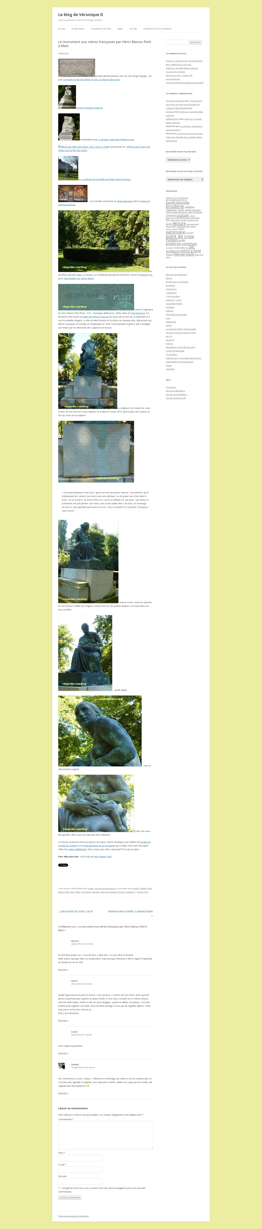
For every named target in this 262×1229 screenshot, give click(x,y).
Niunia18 (170, 340)
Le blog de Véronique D (80, 14)
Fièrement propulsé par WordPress (73, 1216)
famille (143, 76)
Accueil (62, 29)
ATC (185, 199)
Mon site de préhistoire (176, 274)
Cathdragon (171, 292)
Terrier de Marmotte (175, 350)
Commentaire (66, 1119)
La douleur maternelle (109, 139)
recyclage (169, 248)
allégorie (169, 198)
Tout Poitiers (171, 354)
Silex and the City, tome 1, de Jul (75, 911)
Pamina (169, 343)
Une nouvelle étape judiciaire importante (184, 82)
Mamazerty (171, 321)
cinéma (171, 215)
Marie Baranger (125, 201)
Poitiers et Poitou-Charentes (157, 29)
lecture (179, 223)
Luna (168, 318)
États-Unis (199, 254)
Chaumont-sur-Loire (101, 29)
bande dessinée (178, 202)
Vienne (179, 254)
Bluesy (169, 278)
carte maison (193, 210)
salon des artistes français (96, 316)
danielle (75, 1064)
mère (72, 892)
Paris (181, 228)
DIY (168, 220)
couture (182, 215)
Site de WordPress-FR (176, 398)
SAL (192, 247)
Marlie (169, 325)
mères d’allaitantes (77, 849)
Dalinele (169, 311)
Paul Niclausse (138, 313)
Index (120, 29)
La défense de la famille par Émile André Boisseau (106, 179)
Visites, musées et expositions (102, 888)
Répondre (62, 969)
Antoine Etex (128, 139)
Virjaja (169, 365)
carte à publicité (195, 212)
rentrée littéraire (181, 247)
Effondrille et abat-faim (176, 314)
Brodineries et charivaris (177, 281)
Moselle (95, 892)
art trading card (174, 199)
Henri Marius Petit (102, 856)
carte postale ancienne (176, 212)
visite (190, 254)
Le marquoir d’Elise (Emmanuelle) (181, 329)
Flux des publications (175, 390)
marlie (74, 1031)
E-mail (62, 1164)
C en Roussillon (173, 296)
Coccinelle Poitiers (174, 303)
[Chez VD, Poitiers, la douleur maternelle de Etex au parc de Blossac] (69, 139)
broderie (175, 206)
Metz (79, 274)
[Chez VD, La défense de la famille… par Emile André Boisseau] (68, 179)
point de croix (180, 236)
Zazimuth (170, 369)
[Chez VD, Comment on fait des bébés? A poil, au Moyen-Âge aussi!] (76, 76)
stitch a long (191, 250)
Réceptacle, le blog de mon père (180, 347)
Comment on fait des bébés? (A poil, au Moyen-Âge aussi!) (91, 79)
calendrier (171, 210)
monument (86, 892)
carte (181, 210)
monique (170, 111)
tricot (169, 254)
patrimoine (175, 232)
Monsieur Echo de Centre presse (181, 332)
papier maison (172, 229)
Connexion (171, 387)
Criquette (170, 307)
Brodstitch (170, 285)
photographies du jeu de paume (99, 845)
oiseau (193, 226)
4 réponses (63, 53)
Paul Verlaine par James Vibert (78, 278)
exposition (175, 220)
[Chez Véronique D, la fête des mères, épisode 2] (83, 146)
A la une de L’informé (175, 71)
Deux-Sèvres (171, 218)
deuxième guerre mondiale (188, 218)
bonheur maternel (94, 107)
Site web (62, 1176)
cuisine (192, 216)
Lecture (133, 29)
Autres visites (78, 29)
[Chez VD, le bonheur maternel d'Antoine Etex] (67, 107)
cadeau (189, 207)
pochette (189, 233)
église (168, 257)
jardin (169, 224)
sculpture (130, 892)
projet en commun (181, 243)
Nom (61, 1152)
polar (181, 240)
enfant (136, 888)
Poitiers (172, 240)
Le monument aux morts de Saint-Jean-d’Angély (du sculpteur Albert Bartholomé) (184, 104)
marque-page (192, 224)
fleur (196, 220)
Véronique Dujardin (175, 100)
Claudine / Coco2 (173, 300)
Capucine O (171, 289)
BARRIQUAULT (172, 119)
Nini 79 (169, 336)
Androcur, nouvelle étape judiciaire (182, 68)
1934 (114, 316)
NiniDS (74, 980)
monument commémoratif (178, 226)
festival (190, 220)
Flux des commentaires (176, 394)
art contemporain (181, 198)
